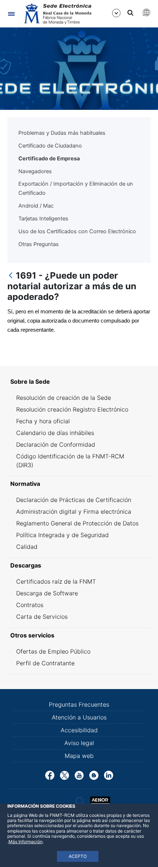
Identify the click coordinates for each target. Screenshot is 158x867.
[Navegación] (11, 14)
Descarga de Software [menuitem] (47, 593)
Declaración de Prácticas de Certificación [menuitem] (73, 499)
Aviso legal (79, 743)
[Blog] (93, 774)
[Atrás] (10, 276)
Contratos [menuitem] (29, 605)
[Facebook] (49, 774)
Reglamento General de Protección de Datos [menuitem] (77, 523)
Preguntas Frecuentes (79, 704)
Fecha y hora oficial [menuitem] (43, 421)
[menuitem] (79, 381)
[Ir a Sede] (57, 14)
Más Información (25, 841)
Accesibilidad (79, 730)
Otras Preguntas (38, 244)
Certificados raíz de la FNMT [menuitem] (56, 581)
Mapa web (79, 755)
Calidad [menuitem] (26, 546)
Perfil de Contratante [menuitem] (45, 663)
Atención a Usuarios (79, 717)
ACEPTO (78, 856)
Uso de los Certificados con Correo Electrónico (77, 231)
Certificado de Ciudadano (50, 145)
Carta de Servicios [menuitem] (42, 616)
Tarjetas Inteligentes (43, 218)
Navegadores (35, 171)
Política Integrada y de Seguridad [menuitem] (62, 535)
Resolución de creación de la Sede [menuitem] (63, 397)
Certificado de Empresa (49, 158)
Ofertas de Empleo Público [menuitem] (53, 651)
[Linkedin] (108, 774)
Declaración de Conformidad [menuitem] (55, 444)
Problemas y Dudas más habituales (61, 133)
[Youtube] (79, 774)
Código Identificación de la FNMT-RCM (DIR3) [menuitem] (70, 461)
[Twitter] (64, 774)
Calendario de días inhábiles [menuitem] (55, 432)
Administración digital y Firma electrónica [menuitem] (73, 511)
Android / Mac (36, 205)
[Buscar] (130, 13)
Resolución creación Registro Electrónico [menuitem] (72, 409)
